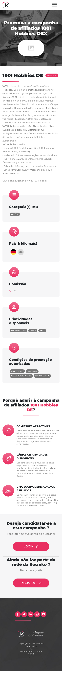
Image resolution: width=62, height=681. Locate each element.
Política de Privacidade (31, 651)
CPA (31, 656)
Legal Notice (31, 646)
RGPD (31, 654)
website (50, 75)
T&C (31, 648)
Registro (28, 583)
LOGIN (29, 546)
